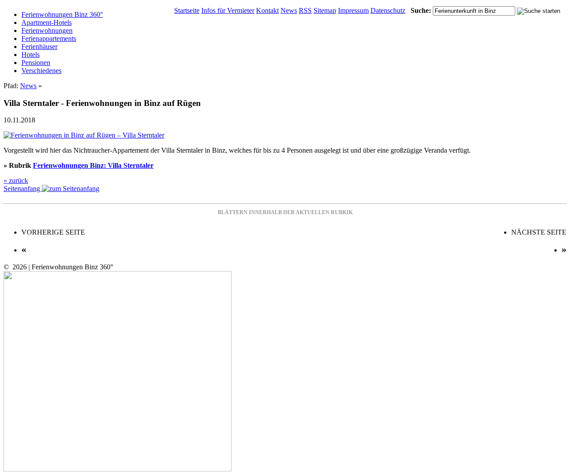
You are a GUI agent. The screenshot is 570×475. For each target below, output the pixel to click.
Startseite (187, 10)
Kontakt (267, 10)
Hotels (30, 54)
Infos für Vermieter (227, 10)
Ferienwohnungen (47, 30)
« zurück (16, 180)
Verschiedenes (41, 70)
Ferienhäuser (39, 46)
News (289, 10)
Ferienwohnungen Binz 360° (62, 14)
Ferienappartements (48, 38)
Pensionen (35, 62)
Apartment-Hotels (46, 22)
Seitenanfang (23, 188)
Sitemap (325, 10)
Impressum (353, 10)
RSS (305, 10)
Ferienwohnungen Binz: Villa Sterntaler (93, 165)
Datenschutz (387, 10)
